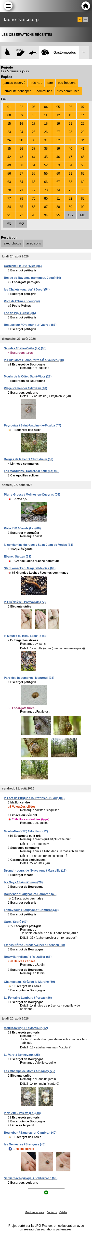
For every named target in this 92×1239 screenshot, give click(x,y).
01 (9, 107)
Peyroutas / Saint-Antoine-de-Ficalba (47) (32, 425)
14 (82, 115)
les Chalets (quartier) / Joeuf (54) (27, 289)
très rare (36, 83)
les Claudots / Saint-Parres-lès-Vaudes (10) (34, 360)
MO (21, 223)
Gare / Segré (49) (15, 921)
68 (70, 182)
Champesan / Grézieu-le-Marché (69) (29, 982)
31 (46, 140)
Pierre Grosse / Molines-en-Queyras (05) (32, 494)
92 (21, 215)
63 (9, 182)
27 (58, 132)
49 (9, 165)
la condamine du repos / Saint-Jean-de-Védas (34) (38, 545)
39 (58, 148)
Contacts (52, 1212)
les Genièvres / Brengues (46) (24, 1144)
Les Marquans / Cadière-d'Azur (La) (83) (31, 471)
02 (21, 107)
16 (21, 123)
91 (9, 215)
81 (58, 198)
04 (46, 107)
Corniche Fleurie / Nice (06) (23, 266)
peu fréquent (67, 83)
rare (50, 83)
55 (82, 165)
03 (33, 107)
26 (46, 132)
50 (21, 165)
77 (9, 198)
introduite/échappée (17, 91)
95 (58, 215)
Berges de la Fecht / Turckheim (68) (28, 459)
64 (21, 182)
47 (70, 157)
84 (9, 207)
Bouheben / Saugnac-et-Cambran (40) (30, 894)
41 (82, 148)
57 (21, 173)
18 (46, 123)
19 (58, 123)
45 (46, 157)
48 (82, 157)
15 (9, 123)
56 (9, 173)
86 (33, 207)
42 (9, 157)
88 (58, 207)
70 (9, 190)
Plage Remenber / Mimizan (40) (25, 388)
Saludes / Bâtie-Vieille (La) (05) (25, 348)
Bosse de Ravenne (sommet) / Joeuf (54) (32, 277)
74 (58, 190)
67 (58, 182)
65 (33, 182)
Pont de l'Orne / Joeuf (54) (22, 301)
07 (82, 107)
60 (58, 173)
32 (58, 140)
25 (33, 132)
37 (33, 148)
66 (46, 182)
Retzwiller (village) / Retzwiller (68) (28, 957)
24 (21, 132)
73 (46, 190)
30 (33, 140)
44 (33, 157)
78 (21, 198)
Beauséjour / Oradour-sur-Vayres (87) (30, 325)
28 (70, 132)
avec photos (12, 243)
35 (9, 148)
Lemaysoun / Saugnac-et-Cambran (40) (31, 910)
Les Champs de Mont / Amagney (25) (29, 1071)
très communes (68, 91)
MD (82, 215)
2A (9, 140)
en (85, 19)
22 (82, 123)
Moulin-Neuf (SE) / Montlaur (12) (26, 831)
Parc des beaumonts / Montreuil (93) (29, 678)
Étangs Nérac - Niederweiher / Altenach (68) (34, 945)
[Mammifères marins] (33, 52)
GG (70, 215)
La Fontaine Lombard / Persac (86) (28, 997)
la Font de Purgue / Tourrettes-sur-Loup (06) (34, 798)
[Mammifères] (20, 52)
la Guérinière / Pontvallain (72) (25, 602)
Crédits (63, 1212)
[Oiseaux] (7, 52)
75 (70, 190)
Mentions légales (34, 1212)
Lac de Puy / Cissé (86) (20, 313)
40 (70, 148)
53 (58, 165)
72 (33, 190)
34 (82, 140)
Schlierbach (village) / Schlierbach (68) (30, 1178)
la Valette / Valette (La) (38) (22, 1113)
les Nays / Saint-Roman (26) (23, 882)
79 (33, 198)
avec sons (33, 243)
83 (82, 198)
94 (46, 215)
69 (82, 182)
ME (9, 223)
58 (33, 173)
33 (70, 140)
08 (9, 115)
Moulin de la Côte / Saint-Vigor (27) (28, 376)
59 (46, 173)
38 (46, 148)
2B (21, 140)
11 (45, 115)
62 (82, 173)
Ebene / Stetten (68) (17, 556)
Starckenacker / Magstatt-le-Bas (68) (29, 568)
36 (21, 148)
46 (58, 157)
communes (44, 91)
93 (33, 215)
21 (70, 123)
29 (82, 132)
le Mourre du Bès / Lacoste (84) (25, 636)
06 (70, 107)
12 (58, 115)
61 (70, 173)
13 (70, 115)
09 (21, 115)
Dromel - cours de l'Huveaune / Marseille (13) (35, 870)
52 (46, 165)
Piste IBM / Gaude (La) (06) (22, 528)
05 (58, 107)
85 (21, 207)
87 (46, 207)
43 (21, 157)
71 (21, 190)
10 (33, 115)
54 (70, 165)
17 (33, 123)
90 (82, 207)
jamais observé (14, 83)
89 (70, 207)
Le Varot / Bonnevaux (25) (22, 1055)
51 (33, 165)
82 (70, 198)
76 (82, 190)
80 (46, 198)
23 (9, 132)
